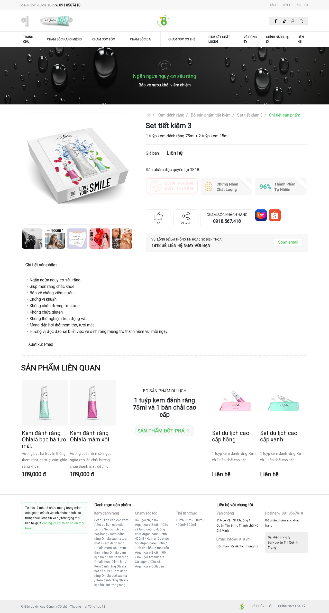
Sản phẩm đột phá (161, 431)
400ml (180, 525)
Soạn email (288, 242)
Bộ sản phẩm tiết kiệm (211, 115)
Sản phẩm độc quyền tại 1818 (172, 169)
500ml (191, 525)
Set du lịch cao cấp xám (111, 520)
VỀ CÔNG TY (250, 39)
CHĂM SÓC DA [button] (140, 39)
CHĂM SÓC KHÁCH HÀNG (50, 5)
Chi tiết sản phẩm (284, 115)
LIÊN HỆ (301, 39)
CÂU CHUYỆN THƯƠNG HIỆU (289, 5)
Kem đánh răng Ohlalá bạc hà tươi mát (110, 538)
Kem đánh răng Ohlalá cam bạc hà (110, 552)
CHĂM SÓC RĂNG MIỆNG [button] (64, 39)
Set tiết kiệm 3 (250, 115)
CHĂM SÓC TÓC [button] (103, 39)
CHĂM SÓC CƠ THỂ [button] (181, 39)
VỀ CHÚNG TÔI (262, 606)
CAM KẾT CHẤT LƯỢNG (219, 39)
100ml (198, 520)
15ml (179, 520)
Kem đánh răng (170, 115)
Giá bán (164, 153)
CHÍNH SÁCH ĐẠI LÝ (277, 39)
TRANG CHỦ (28, 39)
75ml (188, 520)
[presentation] (23, 20)
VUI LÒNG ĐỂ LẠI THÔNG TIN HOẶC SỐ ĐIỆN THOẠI (186, 239)
